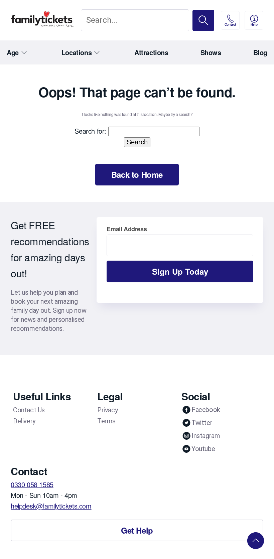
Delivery (24, 421)
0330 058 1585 (32, 484)
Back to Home (137, 174)
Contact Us (29, 410)
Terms (106, 421)
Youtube (203, 449)
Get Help (137, 530)
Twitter (201, 423)
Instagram (205, 436)
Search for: (90, 131)
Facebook (205, 410)
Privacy (107, 410)
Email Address (127, 229)
